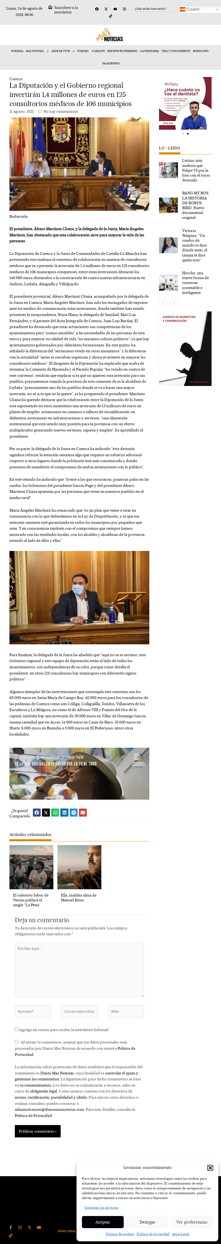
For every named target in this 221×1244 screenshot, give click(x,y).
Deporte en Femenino (122, 51)
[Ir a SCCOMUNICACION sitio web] (185, 348)
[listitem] (185, 170)
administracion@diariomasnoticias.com (49, 1109)
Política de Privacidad (33, 1115)
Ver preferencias (192, 1222)
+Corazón (98, 51)
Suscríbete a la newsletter (66, 9)
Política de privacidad (153, 1234)
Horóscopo (201, 51)
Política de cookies (120, 1234)
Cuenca (15, 78)
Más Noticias (35, 51)
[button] (210, 1168)
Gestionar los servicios (101, 1208)
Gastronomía (149, 51)
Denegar (148, 1222)
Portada (17, 51)
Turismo (83, 51)
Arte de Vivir (60, 51)
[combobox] (161, 8)
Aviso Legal (180, 1234)
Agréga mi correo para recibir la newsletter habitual (63, 1029)
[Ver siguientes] (174, 302)
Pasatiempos (111, 63)
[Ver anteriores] (163, 302)
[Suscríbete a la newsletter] (50, 7)
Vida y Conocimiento (176, 51)
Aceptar (102, 1222)
